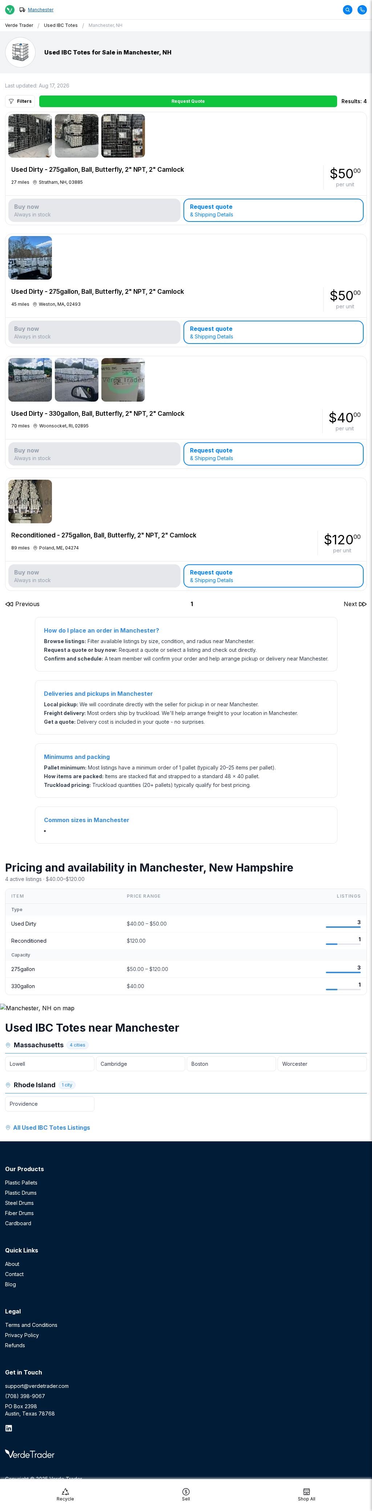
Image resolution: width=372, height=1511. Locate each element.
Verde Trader (19, 25)
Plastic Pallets (21, 1182)
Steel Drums (19, 1203)
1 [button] (192, 604)
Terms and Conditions (31, 1325)
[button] (22, 604)
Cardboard (18, 1223)
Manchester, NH (105, 25)
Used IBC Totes (61, 25)
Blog (10, 1284)
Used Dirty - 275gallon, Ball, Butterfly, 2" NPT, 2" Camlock (97, 169)
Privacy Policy (22, 1335)
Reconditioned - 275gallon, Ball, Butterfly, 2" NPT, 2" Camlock (104, 535)
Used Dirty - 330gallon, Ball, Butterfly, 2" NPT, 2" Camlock (98, 413)
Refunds (15, 1345)
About (12, 1264)
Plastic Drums (21, 1193)
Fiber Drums (19, 1213)
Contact (14, 1274)
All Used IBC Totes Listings (51, 1127)
